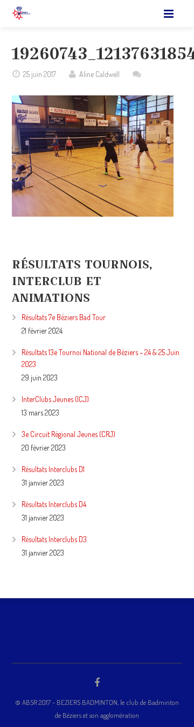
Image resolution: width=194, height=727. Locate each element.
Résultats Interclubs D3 (54, 539)
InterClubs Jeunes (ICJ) (55, 399)
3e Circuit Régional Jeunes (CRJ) (68, 434)
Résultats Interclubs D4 (54, 504)
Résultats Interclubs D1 (53, 469)
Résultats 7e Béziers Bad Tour (64, 317)
